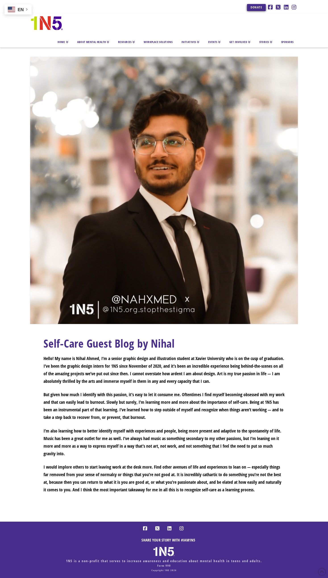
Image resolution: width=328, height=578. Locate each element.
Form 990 (164, 566)
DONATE (256, 7)
